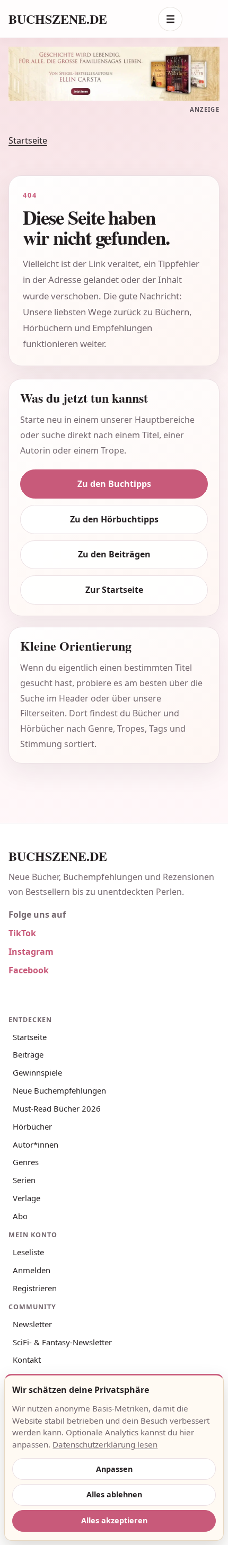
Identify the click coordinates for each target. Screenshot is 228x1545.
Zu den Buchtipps (114, 484)
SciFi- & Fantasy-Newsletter (62, 1342)
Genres (26, 1162)
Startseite (27, 140)
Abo (20, 1216)
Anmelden (31, 1270)
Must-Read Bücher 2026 (57, 1108)
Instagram (31, 951)
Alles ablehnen (114, 1494)
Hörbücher (32, 1126)
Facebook (28, 970)
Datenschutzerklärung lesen (104, 1444)
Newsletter (32, 1324)
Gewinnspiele (37, 1072)
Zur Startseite (114, 590)
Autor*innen (35, 1144)
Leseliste (28, 1252)
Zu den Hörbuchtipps (114, 519)
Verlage (26, 1198)
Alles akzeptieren (114, 1520)
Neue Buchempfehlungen (59, 1090)
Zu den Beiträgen (114, 554)
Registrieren (35, 1288)
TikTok (22, 933)
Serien (24, 1180)
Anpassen (114, 1469)
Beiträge (28, 1054)
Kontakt (27, 1359)
